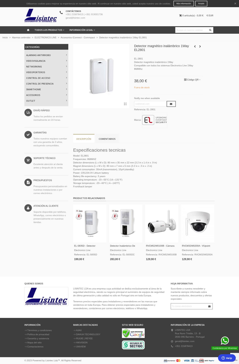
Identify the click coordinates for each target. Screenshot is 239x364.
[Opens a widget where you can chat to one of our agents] (227, 358)
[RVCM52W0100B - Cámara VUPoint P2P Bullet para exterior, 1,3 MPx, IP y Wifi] (161, 223)
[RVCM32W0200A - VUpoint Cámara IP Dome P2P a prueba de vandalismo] (197, 223)
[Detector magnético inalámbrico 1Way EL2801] (125, 104)
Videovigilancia (35, 60)
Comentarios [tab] (107, 138)
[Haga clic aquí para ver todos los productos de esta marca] (154, 120)
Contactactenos (35, 346)
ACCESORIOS (33, 95)
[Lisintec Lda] (40, 15)
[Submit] (209, 306)
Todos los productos (48, 29)
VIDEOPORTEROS (35, 72)
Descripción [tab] (83, 138)
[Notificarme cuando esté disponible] (171, 104)
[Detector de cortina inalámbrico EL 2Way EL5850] (200, 46)
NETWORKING (34, 66)
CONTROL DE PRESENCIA (39, 83)
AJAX (79, 330)
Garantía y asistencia (38, 338)
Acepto (201, 3)
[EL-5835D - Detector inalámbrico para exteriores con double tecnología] (89, 223)
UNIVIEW (81, 346)
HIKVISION (81, 342)
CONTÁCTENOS (73, 11)
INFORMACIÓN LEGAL (81, 29)
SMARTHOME (33, 89)
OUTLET (30, 100)
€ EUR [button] (210, 15)
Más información (183, 3)
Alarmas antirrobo (38, 55)
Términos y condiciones (39, 330)
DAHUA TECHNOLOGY (88, 334)
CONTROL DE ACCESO (38, 77)
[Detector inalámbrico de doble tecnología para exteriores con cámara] (125, 223)
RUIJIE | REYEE (84, 338)
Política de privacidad (38, 334)
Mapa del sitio (34, 342)
